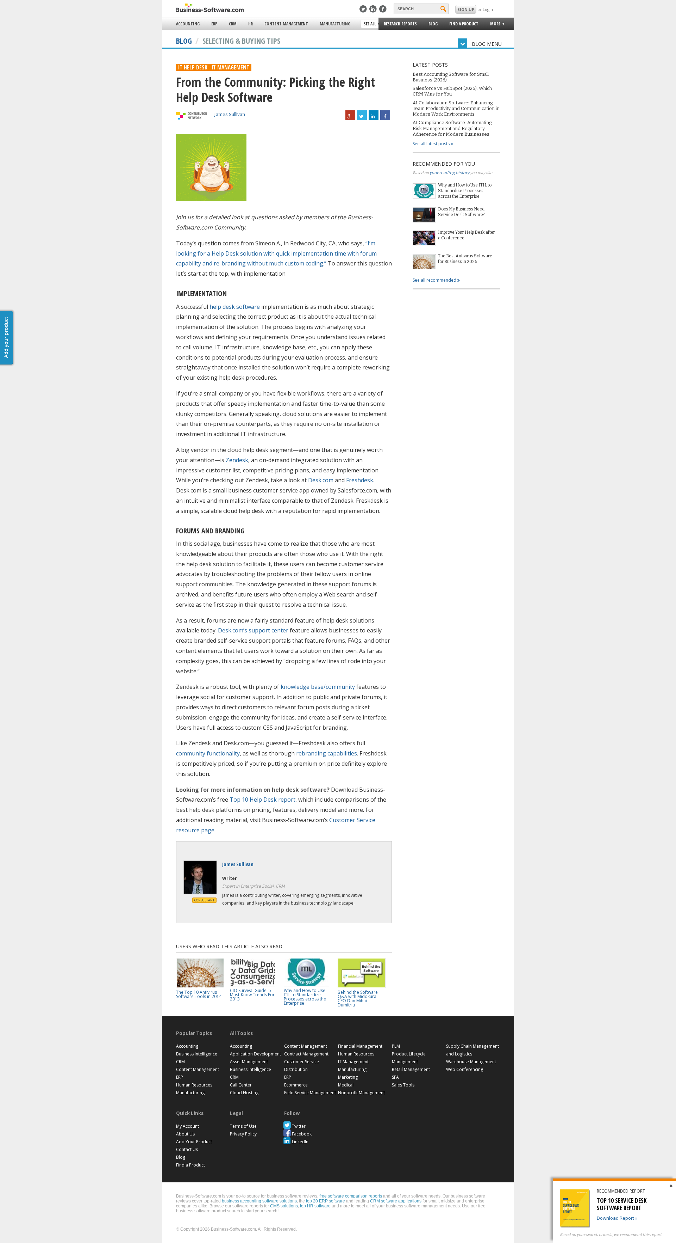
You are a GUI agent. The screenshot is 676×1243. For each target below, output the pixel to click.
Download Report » (617, 1218)
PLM (396, 1046)
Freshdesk (359, 480)
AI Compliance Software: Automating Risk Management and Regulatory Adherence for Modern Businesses (452, 128)
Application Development (255, 1054)
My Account (187, 1126)
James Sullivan (229, 114)
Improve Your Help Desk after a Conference (466, 235)
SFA (395, 1077)
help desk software (234, 307)
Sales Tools (403, 1085)
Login (488, 9)
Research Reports (400, 24)
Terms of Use (243, 1126)
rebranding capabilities (326, 753)
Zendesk (237, 460)
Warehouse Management (471, 1062)
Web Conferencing (464, 1069)
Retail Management (411, 1069)
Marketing (348, 1077)
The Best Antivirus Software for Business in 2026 (465, 258)
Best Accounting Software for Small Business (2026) (451, 77)
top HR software (315, 1206)
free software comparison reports (350, 1196)
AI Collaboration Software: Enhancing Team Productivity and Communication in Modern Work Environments (456, 108)
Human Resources (194, 1085)
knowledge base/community (318, 687)
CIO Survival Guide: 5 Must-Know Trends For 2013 (252, 994)
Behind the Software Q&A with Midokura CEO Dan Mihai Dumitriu (358, 998)
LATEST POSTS (430, 64)
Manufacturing (335, 24)
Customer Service (301, 1062)
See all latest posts (432, 144)
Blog (433, 24)
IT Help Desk (192, 67)
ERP (214, 24)
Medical (345, 1085)
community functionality (208, 753)
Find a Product (463, 24)
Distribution (296, 1069)
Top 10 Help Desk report (262, 799)
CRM (233, 24)
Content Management (286, 24)
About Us (185, 1134)
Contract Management (306, 1054)
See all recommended (435, 280)
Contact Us (187, 1149)
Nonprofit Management (361, 1093)
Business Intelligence (196, 1054)
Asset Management (249, 1062)
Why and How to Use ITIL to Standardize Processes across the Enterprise (465, 191)
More (493, 25)
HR (250, 24)
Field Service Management (310, 1093)
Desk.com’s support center (253, 630)
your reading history (449, 172)
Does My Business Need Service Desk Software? (461, 212)
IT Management (230, 67)
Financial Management (360, 1046)
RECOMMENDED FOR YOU (444, 163)
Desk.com (320, 480)
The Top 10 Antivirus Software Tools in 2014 (198, 994)
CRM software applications (395, 1201)
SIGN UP (465, 9)
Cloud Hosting (244, 1093)
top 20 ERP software (325, 1201)
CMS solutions (284, 1206)
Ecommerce (296, 1085)
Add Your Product (194, 1142)
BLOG (184, 40)
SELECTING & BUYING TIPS (241, 40)
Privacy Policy (243, 1134)
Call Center (241, 1085)
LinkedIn (300, 1142)
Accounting (188, 24)
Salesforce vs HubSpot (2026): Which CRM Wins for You (452, 91)
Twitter (299, 1126)
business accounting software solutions (259, 1201)
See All (369, 24)
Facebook (302, 1134)
